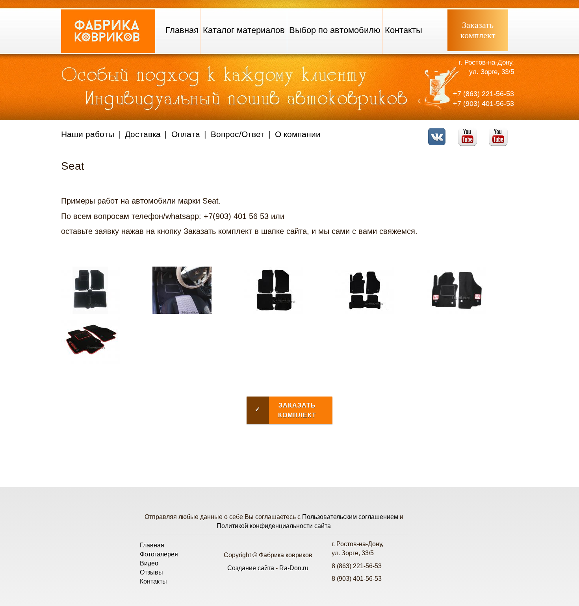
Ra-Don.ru (293, 568)
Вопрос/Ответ (237, 134)
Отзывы (151, 572)
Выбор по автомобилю (334, 30)
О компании (298, 134)
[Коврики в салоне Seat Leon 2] (182, 311)
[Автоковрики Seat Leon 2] (364, 311)
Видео (149, 563)
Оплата (185, 134)
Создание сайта (250, 568)
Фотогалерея (159, 554)
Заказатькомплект (477, 30)
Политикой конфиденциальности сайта (274, 526)
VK (439, 131)
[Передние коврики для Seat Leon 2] (456, 311)
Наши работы (87, 134)
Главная (182, 30)
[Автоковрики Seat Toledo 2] (90, 311)
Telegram (500, 131)
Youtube (469, 131)
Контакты (403, 30)
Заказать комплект (285, 410)
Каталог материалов (244, 30)
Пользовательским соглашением (350, 516)
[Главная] (108, 50)
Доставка (143, 134)
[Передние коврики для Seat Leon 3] (90, 361)
